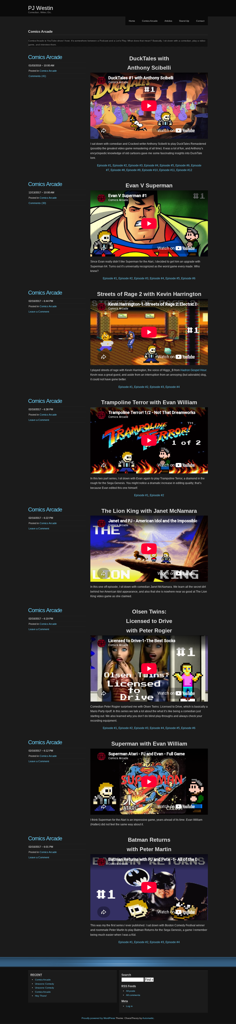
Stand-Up (184, 21)
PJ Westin (40, 8)
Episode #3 (135, 165)
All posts (130, 991)
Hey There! (41, 995)
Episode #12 (184, 170)
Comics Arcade (150, 21)
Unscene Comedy (44, 984)
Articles (168, 21)
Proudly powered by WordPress (98, 1018)
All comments (133, 995)
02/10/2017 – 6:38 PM (41, 409)
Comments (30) (37, 203)
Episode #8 (118, 170)
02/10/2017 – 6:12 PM (41, 750)
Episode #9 (133, 170)
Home (132, 21)
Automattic (148, 1018)
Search (126, 975)
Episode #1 (104, 165)
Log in (129, 1006)
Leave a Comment (39, 311)
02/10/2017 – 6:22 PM (41, 517)
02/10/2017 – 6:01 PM (41, 846)
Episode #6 (182, 165)
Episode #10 (150, 170)
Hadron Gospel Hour (193, 370)
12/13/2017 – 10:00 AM (41, 192)
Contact (200, 21)
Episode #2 (120, 165)
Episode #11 (167, 170)
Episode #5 (167, 165)
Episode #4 (151, 165)
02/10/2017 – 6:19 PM (41, 618)
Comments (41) (37, 76)
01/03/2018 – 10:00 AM (41, 65)
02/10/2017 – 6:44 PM (41, 301)
